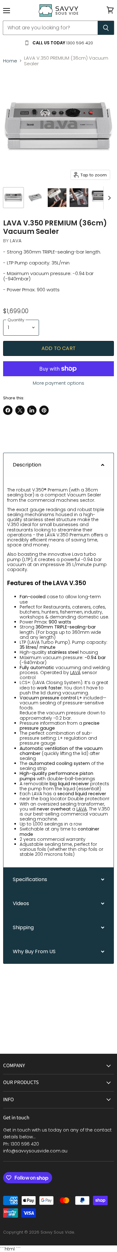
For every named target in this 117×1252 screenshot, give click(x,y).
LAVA (16, 240)
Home (10, 60)
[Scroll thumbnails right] (108, 198)
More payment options (58, 383)
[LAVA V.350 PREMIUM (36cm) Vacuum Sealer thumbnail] (13, 198)
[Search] (106, 28)
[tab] (58, 465)
